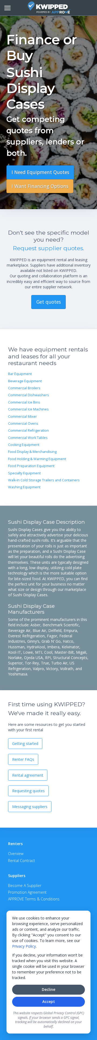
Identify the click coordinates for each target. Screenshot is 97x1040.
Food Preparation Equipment (31, 466)
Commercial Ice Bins (24, 402)
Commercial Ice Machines (28, 409)
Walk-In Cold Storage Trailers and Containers (44, 480)
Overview (15, 853)
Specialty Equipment (24, 473)
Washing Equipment (24, 487)
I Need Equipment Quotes (40, 172)
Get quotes (48, 302)
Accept (48, 1001)
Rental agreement (27, 775)
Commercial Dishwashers (28, 395)
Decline (48, 989)
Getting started (25, 743)
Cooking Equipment (23, 444)
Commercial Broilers (24, 388)
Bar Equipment (20, 374)
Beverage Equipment (25, 381)
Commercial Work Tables (28, 437)
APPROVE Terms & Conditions (34, 898)
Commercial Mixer (22, 416)
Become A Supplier (24, 885)
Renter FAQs (23, 759)
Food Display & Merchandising (32, 451)
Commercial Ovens (23, 423)
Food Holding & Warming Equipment (37, 459)
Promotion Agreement (27, 892)
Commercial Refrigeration (28, 430)
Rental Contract (21, 860)
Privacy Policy (24, 946)
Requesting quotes (28, 790)
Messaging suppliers (29, 806)
